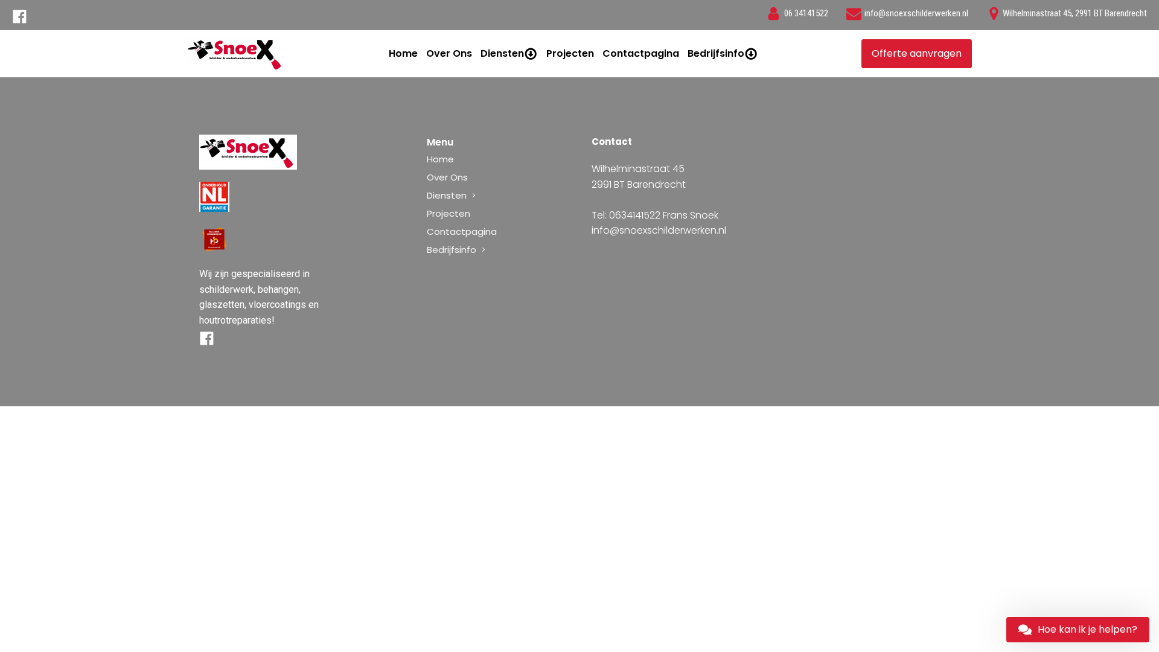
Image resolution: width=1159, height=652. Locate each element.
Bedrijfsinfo (716, 53)
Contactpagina (640, 53)
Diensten (502, 53)
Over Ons (449, 53)
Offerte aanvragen (917, 53)
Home (403, 53)
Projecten (570, 53)
